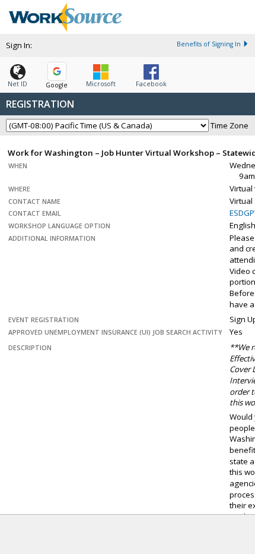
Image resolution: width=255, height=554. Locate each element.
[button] (17, 73)
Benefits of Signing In (209, 44)
